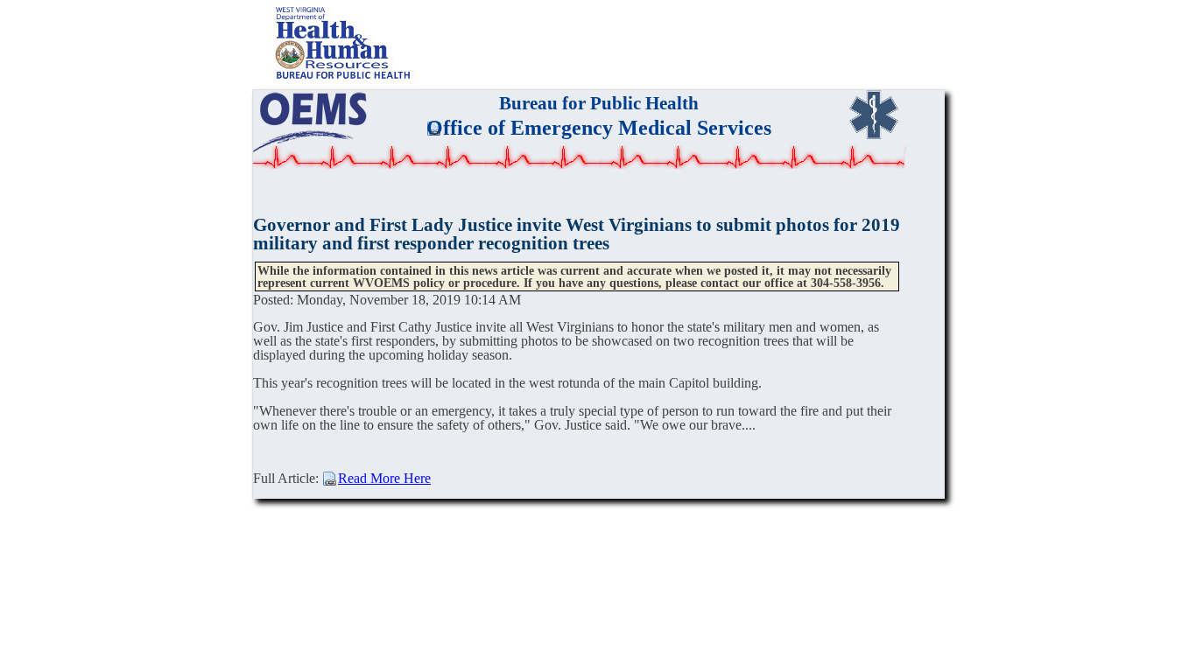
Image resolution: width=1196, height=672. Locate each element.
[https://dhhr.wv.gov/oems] (311, 121)
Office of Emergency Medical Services (598, 127)
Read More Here (384, 478)
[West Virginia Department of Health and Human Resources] (346, 81)
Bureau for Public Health (599, 103)
